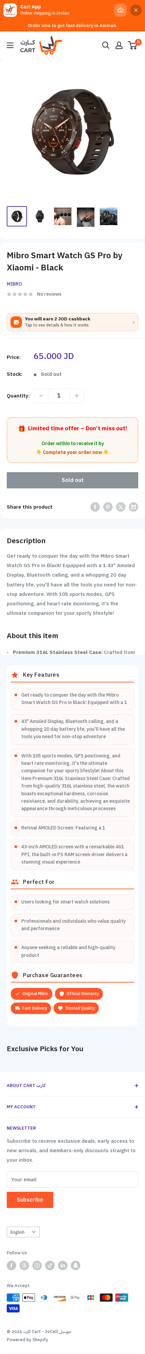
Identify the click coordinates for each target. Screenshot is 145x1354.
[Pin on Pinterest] (108, 507)
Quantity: (18, 396)
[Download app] (120, 10)
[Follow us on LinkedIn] (62, 1265)
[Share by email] (133, 507)
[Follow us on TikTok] (50, 1265)
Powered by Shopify (27, 1339)
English (17, 1232)
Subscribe (30, 1200)
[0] (132, 45)
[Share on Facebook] (95, 507)
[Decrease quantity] (41, 396)
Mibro (14, 284)
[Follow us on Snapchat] (75, 1265)
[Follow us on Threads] (24, 1265)
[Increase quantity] (77, 396)
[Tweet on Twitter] (120, 507)
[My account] (119, 45)
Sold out (73, 480)
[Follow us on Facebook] (11, 1265)
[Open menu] (10, 45)
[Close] (136, 10)
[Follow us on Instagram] (37, 1265)
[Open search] (106, 45)
